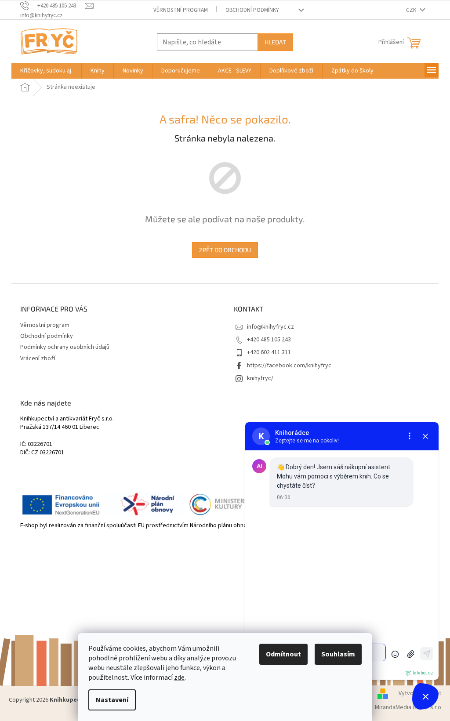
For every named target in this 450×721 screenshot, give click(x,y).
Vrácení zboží (37, 358)
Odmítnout (283, 654)
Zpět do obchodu (225, 250)
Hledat (275, 42)
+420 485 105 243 (269, 339)
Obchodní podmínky (252, 10)
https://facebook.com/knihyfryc (289, 365)
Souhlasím (338, 654)
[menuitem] (46, 71)
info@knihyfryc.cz (270, 326)
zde (179, 677)
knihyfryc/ (260, 378)
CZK (411, 10)
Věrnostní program (180, 10)
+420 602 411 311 (269, 352)
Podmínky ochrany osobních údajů (64, 347)
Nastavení (112, 700)
